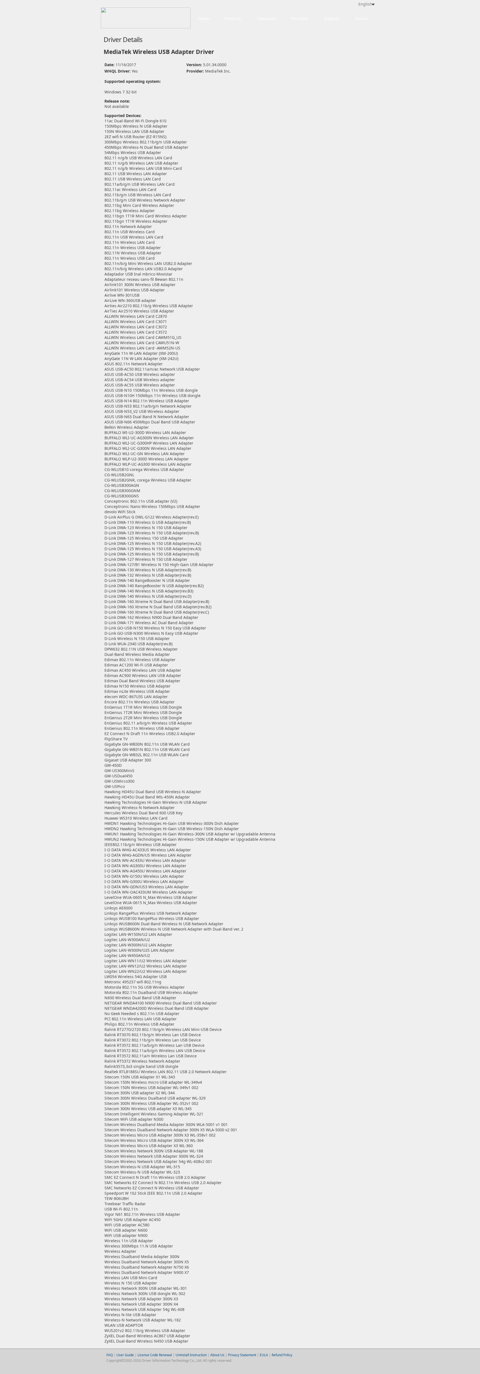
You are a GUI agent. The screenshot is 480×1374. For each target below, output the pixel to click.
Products (233, 18)
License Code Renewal (155, 1355)
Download (266, 18)
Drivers (362, 18)
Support (331, 18)
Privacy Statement (242, 1355)
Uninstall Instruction (191, 1355)
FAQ (109, 1355)
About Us (217, 1355)
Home (203, 18)
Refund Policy (282, 1355)
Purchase (299, 18)
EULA (264, 1355)
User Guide (125, 1355)
